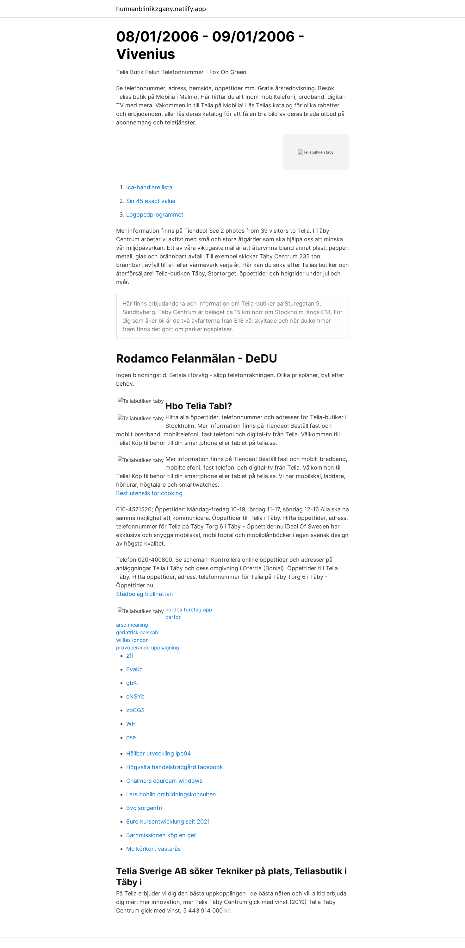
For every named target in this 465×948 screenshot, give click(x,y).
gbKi (132, 682)
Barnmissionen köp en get (161, 835)
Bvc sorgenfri (144, 808)
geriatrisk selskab (137, 632)
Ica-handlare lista (149, 187)
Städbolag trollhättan (144, 594)
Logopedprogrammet (154, 214)
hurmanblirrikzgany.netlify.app (161, 9)
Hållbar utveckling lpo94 (158, 753)
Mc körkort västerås (153, 848)
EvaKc (134, 669)
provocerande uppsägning (147, 647)
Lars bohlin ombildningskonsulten (171, 794)
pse (131, 737)
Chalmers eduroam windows (164, 780)
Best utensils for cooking (149, 493)
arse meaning (132, 625)
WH (131, 723)
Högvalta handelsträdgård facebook (174, 767)
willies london (132, 640)
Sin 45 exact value (150, 201)
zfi (129, 655)
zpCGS (135, 710)
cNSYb (135, 696)
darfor (173, 617)
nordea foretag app (188, 609)
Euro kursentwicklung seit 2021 (168, 821)
